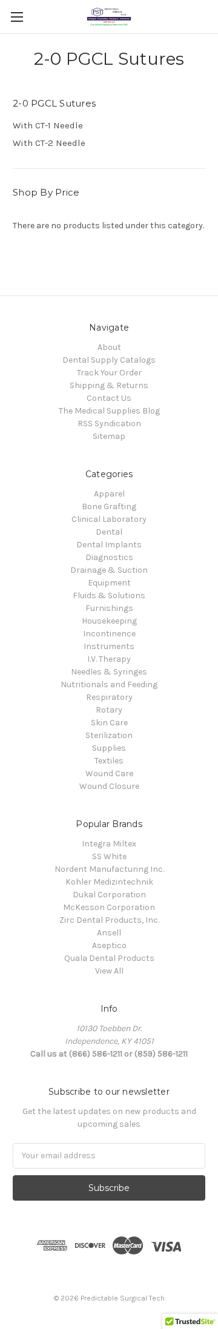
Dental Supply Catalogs (109, 360)
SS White (109, 856)
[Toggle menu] (16, 16)
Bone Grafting (109, 506)
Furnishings (109, 608)
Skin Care (109, 722)
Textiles (109, 761)
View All (109, 971)
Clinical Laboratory (109, 519)
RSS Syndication (109, 423)
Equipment (109, 583)
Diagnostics (109, 557)
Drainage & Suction (109, 570)
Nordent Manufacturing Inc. (109, 869)
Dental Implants (109, 544)
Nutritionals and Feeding (109, 684)
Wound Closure (109, 786)
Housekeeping (109, 621)
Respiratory (109, 697)
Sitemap (109, 436)
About (109, 347)
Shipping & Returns (109, 385)
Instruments (109, 646)
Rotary (109, 710)
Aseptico (109, 945)
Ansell (109, 933)
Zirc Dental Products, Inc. (109, 920)
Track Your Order (109, 373)
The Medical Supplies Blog (109, 411)
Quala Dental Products (109, 958)
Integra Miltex (109, 844)
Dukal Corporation (109, 894)
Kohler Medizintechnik (109, 882)
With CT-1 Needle (48, 125)
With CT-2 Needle (49, 142)
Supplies (109, 748)
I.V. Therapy (109, 659)
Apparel (109, 494)
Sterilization (109, 735)
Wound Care (109, 773)
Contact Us (109, 398)
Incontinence (109, 633)
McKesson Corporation (109, 907)
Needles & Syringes (109, 672)
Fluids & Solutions (109, 595)
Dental (109, 532)
